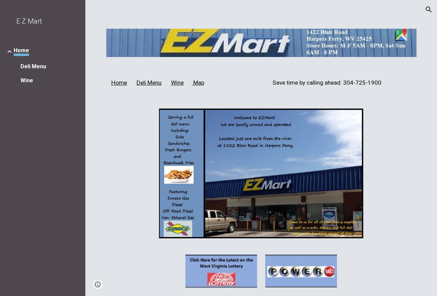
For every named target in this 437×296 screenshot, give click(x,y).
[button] (429, 9)
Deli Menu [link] (33, 66)
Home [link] (21, 50)
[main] (261, 82)
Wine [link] (26, 80)
